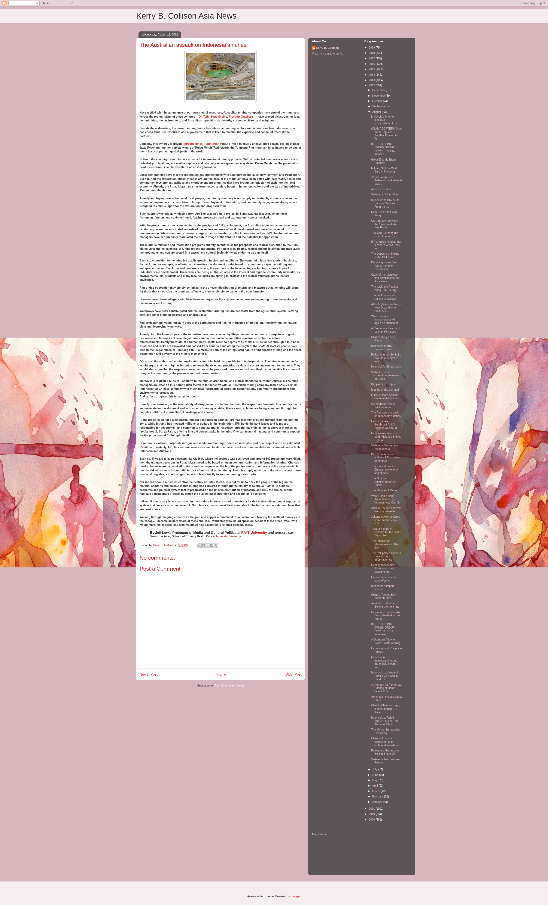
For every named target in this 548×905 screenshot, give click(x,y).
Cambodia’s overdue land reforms (383, 579)
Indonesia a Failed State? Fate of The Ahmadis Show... (384, 721)
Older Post (293, 674)
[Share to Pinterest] (216, 545)
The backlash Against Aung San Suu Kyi (384, 288)
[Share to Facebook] (212, 545)
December (379, 90)
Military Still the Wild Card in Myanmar (384, 170)
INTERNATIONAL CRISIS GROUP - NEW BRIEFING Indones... (383, 149)
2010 (372, 814)
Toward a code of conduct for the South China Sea (386, 532)
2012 (372, 85)
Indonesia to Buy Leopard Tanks (382, 347)
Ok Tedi (204, 116)
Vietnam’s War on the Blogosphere (384, 447)
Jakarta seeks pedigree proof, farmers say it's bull (386, 520)
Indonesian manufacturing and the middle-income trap (384, 662)
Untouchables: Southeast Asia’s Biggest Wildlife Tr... (385, 425)
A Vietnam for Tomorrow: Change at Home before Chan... (386, 688)
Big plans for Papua (383, 384)
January (377, 801)
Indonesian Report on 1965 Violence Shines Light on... (386, 436)
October (377, 101)
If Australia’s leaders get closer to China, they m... (386, 245)
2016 (372, 63)
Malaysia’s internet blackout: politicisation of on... (385, 120)
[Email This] (199, 545)
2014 (372, 74)
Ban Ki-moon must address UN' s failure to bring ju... (385, 457)
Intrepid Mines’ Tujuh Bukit (201, 143)
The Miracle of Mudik (384, 490)
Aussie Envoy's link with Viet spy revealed (386, 509)
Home (221, 674)
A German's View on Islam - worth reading (385, 641)
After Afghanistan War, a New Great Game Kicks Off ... (386, 307)
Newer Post (148, 674)
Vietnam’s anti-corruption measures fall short (385, 375)
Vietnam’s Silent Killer (385, 194)
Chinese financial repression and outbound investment (385, 742)
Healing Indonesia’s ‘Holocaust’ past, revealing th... (383, 568)
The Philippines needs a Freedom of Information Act (386, 556)
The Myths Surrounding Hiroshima (385, 731)
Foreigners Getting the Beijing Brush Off (385, 752)
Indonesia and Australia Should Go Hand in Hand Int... (385, 676)
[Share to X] (208, 545)
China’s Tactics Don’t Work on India (384, 596)
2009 (372, 819)
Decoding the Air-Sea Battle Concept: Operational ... (384, 266)
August (377, 112)
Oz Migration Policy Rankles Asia (383, 405)
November (379, 95)
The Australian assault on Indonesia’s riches (386, 414)
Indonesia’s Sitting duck (386, 366)
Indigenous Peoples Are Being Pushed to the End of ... (386, 615)
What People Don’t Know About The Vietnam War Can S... (386, 499)
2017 (372, 58)
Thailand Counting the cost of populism (384, 234)
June (375, 775)
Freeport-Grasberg (241, 116)
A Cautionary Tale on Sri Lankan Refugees (386, 330)
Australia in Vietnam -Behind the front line (385, 605)
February (378, 796)
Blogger (295, 896)
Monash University (228, 536)
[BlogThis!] (203, 545)
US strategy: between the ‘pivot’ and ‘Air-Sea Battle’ (384, 224)
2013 (372, 80)
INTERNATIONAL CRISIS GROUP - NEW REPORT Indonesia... (383, 629)
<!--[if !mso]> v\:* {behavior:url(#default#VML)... (386, 180)
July (375, 769)
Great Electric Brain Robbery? (383, 161)
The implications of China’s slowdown (383, 297)
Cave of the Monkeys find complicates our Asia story (385, 278)
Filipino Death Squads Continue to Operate (385, 396)
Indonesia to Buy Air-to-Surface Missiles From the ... (385, 203)
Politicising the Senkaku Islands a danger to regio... (386, 358)
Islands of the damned (385, 389)
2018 (372, 53)
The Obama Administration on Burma (383, 482)
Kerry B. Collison (327, 47)
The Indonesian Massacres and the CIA (384, 544)
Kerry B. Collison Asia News (186, 15)
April (375, 785)
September (379, 106)
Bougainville (218, 116)
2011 (372, 808)
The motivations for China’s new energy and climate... (385, 469)
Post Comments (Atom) (229, 685)
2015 (372, 69)
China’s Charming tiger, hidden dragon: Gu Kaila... (385, 709)
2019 (372, 47)
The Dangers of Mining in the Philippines (385, 255)
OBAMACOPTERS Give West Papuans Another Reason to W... (386, 133)
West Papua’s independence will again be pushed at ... (386, 320)
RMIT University (254, 532)
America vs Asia (381, 189)
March (376, 791)
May (375, 780)
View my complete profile (327, 53)
